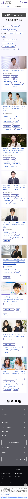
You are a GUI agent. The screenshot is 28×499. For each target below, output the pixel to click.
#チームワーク (7, 86)
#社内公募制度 (7, 163)
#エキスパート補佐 (8, 124)
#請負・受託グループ (8, 79)
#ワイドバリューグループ (8, 43)
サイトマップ (5, 469)
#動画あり (15, 86)
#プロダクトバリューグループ (10, 347)
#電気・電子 (19, 33)
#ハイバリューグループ (10, 39)
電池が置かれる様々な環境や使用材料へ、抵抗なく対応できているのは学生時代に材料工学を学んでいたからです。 (14, 262)
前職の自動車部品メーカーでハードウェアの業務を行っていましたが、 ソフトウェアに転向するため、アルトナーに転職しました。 (14, 188)
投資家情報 (5, 423)
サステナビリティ (6, 427)
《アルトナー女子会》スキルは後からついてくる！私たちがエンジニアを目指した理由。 (14, 335)
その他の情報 (5, 448)
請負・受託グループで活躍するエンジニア (13, 70)
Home (2, 6)
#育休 (16, 124)
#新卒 (17, 79)
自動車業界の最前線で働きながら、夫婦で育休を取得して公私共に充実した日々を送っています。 (14, 108)
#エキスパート (17, 81)
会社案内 (4, 414)
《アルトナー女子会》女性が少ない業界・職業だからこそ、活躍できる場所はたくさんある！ (14, 374)
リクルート (5, 431)
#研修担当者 (5, 29)
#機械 (4, 36)
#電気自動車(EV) (7, 84)
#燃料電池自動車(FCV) (18, 84)
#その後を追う (17, 126)
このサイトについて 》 (5, 494)
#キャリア (6, 349)
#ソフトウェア (11, 33)
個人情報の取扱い (19, 473)
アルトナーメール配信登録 (14, 459)
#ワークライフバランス (8, 129)
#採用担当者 (13, 29)
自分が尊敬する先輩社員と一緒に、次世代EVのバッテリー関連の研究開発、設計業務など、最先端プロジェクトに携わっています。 (14, 150)
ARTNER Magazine (9, 6)
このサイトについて (19, 469)
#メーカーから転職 (17, 200)
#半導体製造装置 (7, 389)
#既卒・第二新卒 (7, 81)
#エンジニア (8, 26)
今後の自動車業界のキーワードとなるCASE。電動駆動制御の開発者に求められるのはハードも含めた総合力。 (13, 299)
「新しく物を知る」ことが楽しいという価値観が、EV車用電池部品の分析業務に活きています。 (14, 225)
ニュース (4, 418)
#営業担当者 (16, 26)
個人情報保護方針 (6, 473)
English (4, 452)
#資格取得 (6, 166)
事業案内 (4, 436)
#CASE (5, 314)
